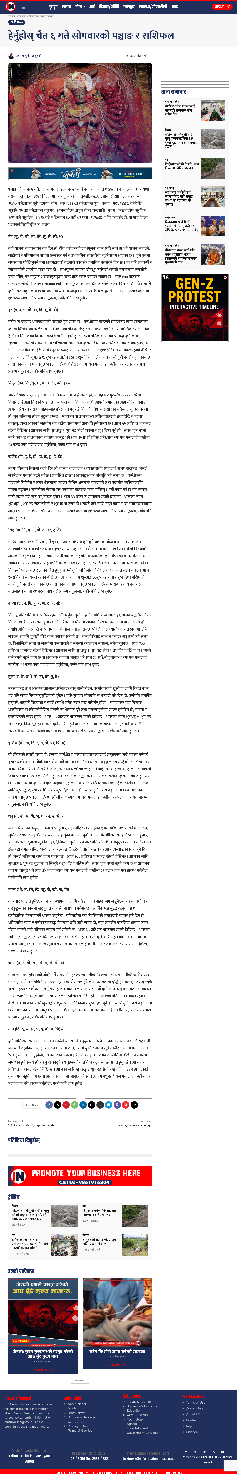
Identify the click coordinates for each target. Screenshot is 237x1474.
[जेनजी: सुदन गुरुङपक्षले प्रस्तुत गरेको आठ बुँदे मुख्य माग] (43, 1312)
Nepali (191, 1426)
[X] (57, 1105)
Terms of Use (195, 1402)
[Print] (100, 1105)
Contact (192, 1420)
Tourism (73, 1408)
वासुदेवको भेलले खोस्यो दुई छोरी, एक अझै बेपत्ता (99, 1242)
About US (193, 1414)
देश (84, 1206)
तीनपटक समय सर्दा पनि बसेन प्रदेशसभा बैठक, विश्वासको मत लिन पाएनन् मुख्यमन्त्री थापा (181, 256)
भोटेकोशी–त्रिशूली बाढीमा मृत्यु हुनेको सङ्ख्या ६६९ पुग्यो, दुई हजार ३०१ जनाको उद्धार (30, 1215)
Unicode (192, 1432)
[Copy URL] (134, 1105)
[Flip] (125, 1105)
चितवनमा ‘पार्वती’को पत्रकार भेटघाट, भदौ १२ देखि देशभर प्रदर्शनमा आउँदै (181, 226)
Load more (78, 1380)
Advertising (194, 1408)
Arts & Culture (138, 1415)
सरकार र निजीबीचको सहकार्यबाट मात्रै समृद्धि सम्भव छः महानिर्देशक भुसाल (179, 198)
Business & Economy (142, 1406)
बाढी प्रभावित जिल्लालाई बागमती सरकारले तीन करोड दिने (180, 110)
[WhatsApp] (74, 1105)
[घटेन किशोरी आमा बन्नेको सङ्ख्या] (117, 1312)
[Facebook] (49, 1105)
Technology (135, 1419)
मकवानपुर (170, 187)
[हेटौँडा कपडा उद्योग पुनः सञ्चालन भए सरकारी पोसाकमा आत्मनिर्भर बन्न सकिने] (64, 1245)
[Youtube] (223, 1452)
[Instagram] (195, 1452)
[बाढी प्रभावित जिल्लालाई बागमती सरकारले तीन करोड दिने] (213, 110)
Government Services (142, 1432)
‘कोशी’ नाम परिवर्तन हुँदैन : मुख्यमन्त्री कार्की (31, 1125)
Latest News (76, 1412)
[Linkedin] (83, 1105)
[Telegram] (108, 1105)
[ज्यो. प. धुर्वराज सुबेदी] (12, 56)
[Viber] (117, 1105)
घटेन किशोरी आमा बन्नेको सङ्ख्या (117, 1351)
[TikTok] (204, 1452)
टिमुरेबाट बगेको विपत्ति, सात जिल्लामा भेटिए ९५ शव (100, 1213)
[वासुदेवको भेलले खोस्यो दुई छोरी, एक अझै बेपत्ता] (135, 1245)
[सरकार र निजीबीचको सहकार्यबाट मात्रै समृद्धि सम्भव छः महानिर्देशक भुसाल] (213, 196)
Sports (132, 1423)
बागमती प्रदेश (172, 101)
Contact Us (76, 1421)
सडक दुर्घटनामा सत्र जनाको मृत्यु (135, 1125)
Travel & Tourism (139, 1401)
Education (134, 1410)
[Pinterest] (66, 1105)
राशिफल (11, 16)
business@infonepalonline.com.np (149, 1459)
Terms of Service (80, 1430)
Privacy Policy (78, 1426)
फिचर (15, 1206)
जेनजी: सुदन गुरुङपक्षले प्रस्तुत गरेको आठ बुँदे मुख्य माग (43, 1354)
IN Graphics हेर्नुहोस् (43, 1370)
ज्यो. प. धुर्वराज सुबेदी (28, 55)
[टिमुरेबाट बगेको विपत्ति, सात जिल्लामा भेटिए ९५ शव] (135, 1216)
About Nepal (77, 1403)
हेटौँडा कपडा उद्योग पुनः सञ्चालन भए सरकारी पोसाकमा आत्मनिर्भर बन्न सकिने (30, 1244)
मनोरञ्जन (170, 217)
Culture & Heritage (81, 1417)
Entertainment (137, 1428)
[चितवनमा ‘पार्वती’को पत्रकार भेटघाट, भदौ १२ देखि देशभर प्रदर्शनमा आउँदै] (213, 226)
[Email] (91, 1105)
